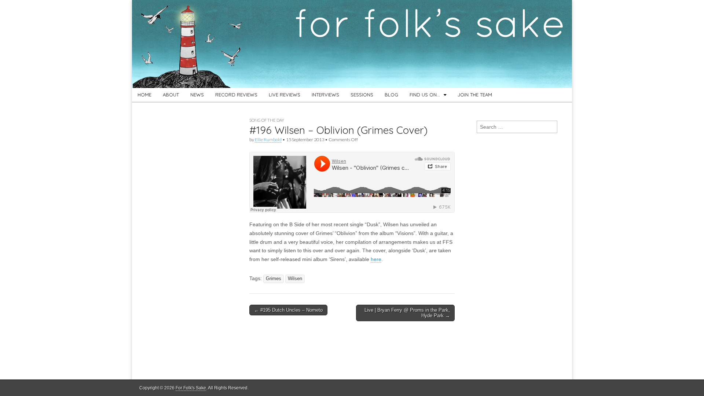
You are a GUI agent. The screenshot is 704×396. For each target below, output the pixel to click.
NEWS (197, 95)
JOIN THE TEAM (475, 95)
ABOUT (171, 95)
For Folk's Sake (191, 387)
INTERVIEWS (325, 95)
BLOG (391, 95)
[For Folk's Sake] (352, 44)
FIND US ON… (425, 95)
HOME (144, 95)
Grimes (273, 278)
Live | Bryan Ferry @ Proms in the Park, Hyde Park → (407, 313)
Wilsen (295, 278)
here (376, 259)
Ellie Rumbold (268, 139)
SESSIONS (362, 95)
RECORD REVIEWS (236, 95)
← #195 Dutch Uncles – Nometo (288, 310)
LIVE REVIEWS (284, 95)
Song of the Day (266, 120)
